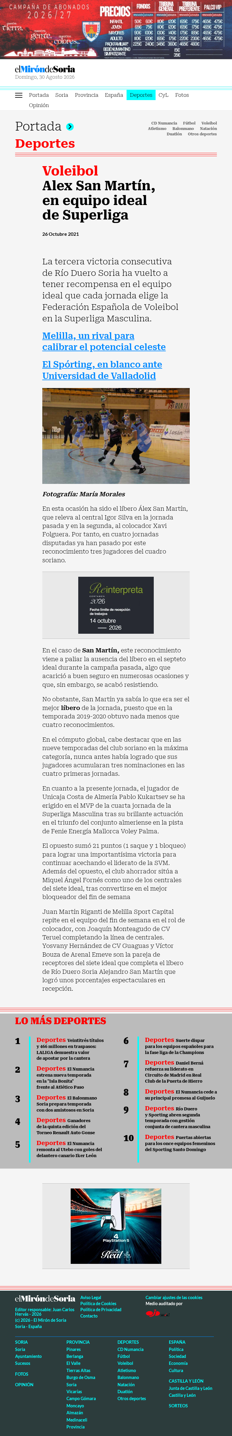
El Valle (73, 1363)
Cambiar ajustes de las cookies (174, 1297)
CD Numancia (164, 123)
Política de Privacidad (100, 1309)
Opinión (39, 105)
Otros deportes (202, 134)
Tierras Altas (78, 1370)
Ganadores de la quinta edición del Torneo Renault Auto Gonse (66, 1126)
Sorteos (178, 1405)
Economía (178, 1363)
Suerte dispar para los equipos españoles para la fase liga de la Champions (179, 1046)
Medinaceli (76, 1419)
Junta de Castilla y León (190, 1388)
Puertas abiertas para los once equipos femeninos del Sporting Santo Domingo (180, 1143)
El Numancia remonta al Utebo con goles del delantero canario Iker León (69, 1149)
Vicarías (74, 1391)
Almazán (74, 1412)
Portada (39, 95)
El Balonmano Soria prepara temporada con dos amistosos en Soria (67, 1104)
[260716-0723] (116, 1225)
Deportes (141, 95)
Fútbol (189, 123)
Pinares (73, 1349)
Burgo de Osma (80, 1377)
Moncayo (75, 1405)
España (114, 95)
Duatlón (174, 134)
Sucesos (22, 1363)
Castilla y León (186, 1381)
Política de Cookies (98, 1303)
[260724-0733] (116, 29)
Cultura (176, 1370)
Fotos (182, 95)
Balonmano (183, 129)
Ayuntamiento (28, 1356)
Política (176, 1349)
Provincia (86, 95)
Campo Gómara (81, 1398)
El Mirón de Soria (64, 68)
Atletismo (157, 129)
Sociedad (177, 1356)
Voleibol (209, 123)
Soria (61, 95)
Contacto (89, 1315)
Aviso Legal (90, 1297)
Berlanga (74, 1356)
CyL (164, 95)
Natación (208, 129)
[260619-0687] (116, 604)
